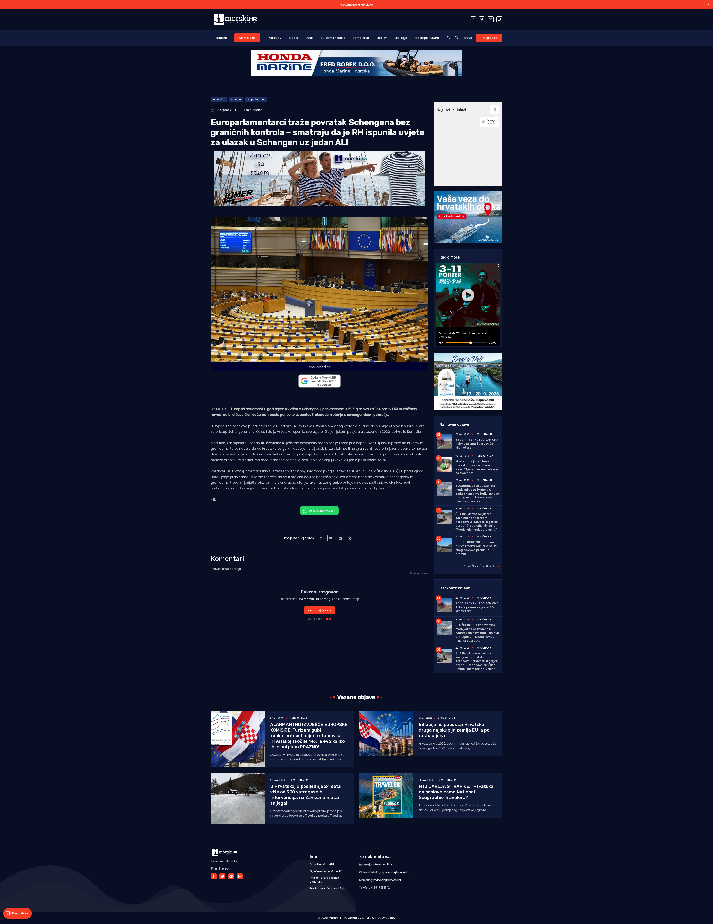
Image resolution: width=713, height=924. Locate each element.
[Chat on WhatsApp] (319, 510)
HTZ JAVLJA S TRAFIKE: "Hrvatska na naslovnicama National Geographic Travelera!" (456, 792)
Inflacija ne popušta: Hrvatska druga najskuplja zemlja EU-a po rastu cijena (454, 730)
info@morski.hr (382, 864)
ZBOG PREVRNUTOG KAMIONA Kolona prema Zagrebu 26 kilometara (476, 443)
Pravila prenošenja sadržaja (327, 888)
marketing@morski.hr (387, 880)
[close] (709, 4)
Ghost (366, 918)
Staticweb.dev (385, 918)
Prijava (467, 38)
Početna (220, 38)
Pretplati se (489, 38)
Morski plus (247, 38)
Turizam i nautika (333, 38)
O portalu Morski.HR (322, 864)
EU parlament (256, 99)
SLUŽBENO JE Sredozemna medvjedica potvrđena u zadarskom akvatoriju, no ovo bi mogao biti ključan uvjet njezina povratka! (477, 493)
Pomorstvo (361, 38)
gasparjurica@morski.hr (394, 872)
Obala (293, 38)
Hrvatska (218, 99)
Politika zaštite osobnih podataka (324, 880)
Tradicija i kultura (426, 38)
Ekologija (400, 38)
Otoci (309, 38)
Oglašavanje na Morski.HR (326, 871)
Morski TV (275, 38)
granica (236, 99)
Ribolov (381, 38)
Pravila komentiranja (226, 569)
